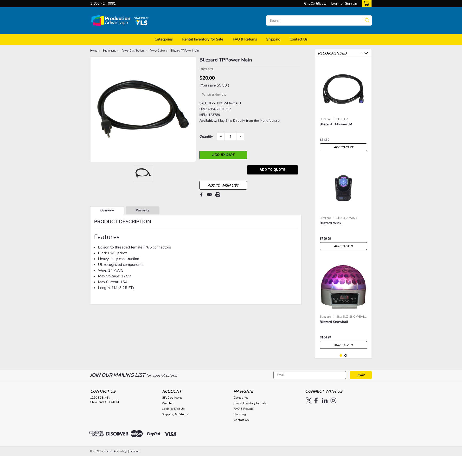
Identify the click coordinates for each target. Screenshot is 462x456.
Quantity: (206, 136)
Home (93, 51)
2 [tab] (345, 355)
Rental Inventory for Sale (202, 39)
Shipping (273, 39)
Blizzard (325, 119)
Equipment (109, 51)
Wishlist (167, 403)
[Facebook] (201, 194)
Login (335, 3)
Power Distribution (133, 51)
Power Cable (157, 51)
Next (366, 53)
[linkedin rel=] (325, 400)
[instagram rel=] (333, 400)
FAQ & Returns (245, 39)
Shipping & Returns (175, 414)
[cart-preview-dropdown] (365, 3)
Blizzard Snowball (334, 322)
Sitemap (134, 451)
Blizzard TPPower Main (184, 51)
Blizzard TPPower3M (336, 124)
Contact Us (299, 39)
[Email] (209, 194)
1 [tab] (341, 355)
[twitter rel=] (309, 400)
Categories (164, 39)
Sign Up (351, 3)
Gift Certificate (315, 3)
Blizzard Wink (330, 223)
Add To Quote (272, 170)
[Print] (217, 194)
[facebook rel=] (316, 400)
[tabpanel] (343, 107)
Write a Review (214, 94)
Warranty (142, 210)
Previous (361, 53)
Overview (107, 210)
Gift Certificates (172, 398)
